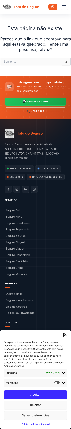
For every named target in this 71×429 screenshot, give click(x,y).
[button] (65, 335)
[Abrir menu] (64, 7)
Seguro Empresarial (18, 229)
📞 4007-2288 (35, 111)
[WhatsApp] (34, 189)
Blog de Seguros (16, 306)
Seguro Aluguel (15, 242)
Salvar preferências (35, 415)
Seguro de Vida (16, 235)
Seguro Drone (14, 267)
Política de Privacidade (20, 312)
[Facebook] (8, 189)
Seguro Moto (14, 216)
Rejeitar (35, 405)
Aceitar (35, 394)
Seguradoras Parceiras (20, 300)
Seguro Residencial (18, 223)
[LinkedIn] (25, 189)
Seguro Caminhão (17, 261)
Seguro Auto (13, 210)
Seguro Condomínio (18, 254)
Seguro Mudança (16, 274)
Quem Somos (14, 293)
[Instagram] (16, 189)
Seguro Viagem (15, 248)
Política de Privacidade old (35, 424)
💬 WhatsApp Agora (35, 101)
